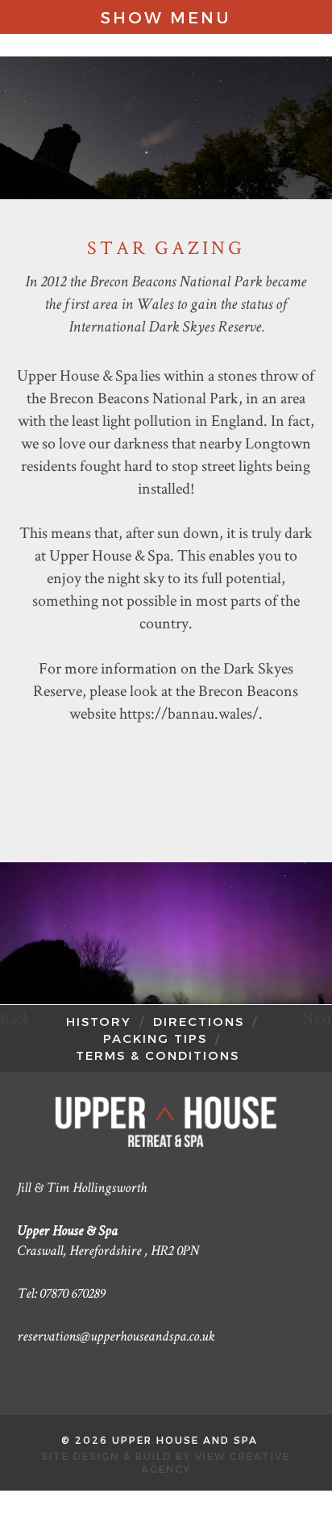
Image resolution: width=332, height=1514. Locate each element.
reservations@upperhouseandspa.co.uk (116, 1337)
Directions (198, 1021)
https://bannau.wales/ (189, 713)
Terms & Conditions (157, 1055)
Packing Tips (155, 1038)
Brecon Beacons (248, 690)
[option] (166, 933)
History (98, 1021)
